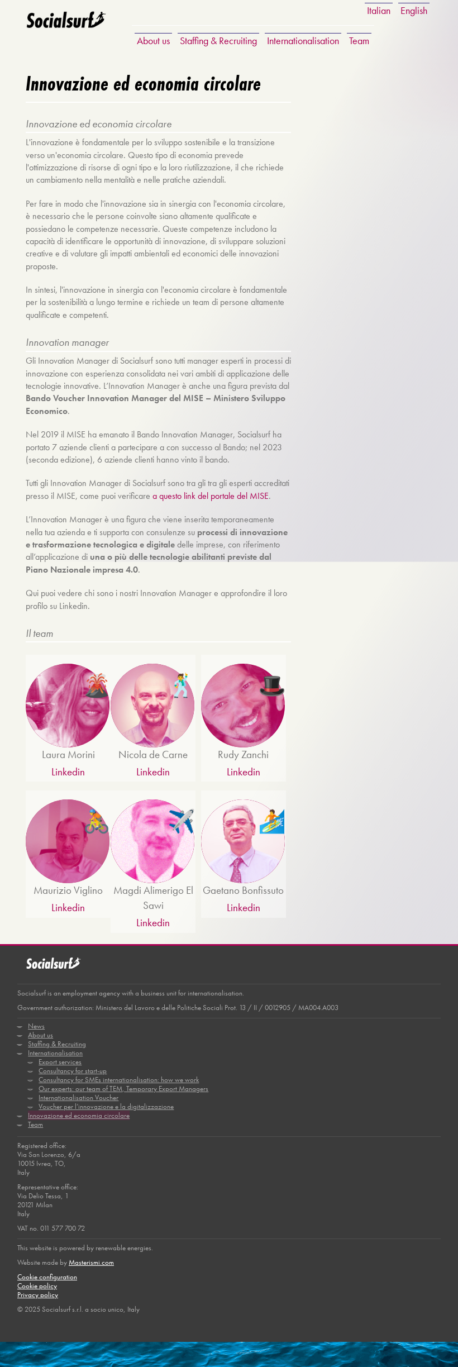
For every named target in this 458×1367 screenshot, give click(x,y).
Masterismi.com (91, 1262)
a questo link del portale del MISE (210, 496)
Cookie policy (37, 1285)
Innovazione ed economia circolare (79, 1115)
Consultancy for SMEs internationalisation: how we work (119, 1079)
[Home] (66, 27)
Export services (60, 1061)
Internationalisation (303, 40)
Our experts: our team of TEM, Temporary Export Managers (123, 1088)
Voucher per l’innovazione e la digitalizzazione (106, 1106)
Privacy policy (37, 1294)
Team (359, 40)
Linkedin (68, 772)
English (413, 10)
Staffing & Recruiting (218, 40)
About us (153, 40)
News (36, 1026)
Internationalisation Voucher (78, 1097)
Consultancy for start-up (73, 1070)
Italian (378, 10)
